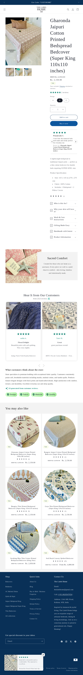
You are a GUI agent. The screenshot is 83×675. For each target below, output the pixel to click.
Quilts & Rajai (10, 596)
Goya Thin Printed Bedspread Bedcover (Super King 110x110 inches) (60, 507)
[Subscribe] (41, 641)
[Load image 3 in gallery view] (28, 72)
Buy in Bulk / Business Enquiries (37, 593)
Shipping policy (73, 668)
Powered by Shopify (28, 668)
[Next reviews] (75, 141)
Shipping (62, 86)
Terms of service (61, 668)
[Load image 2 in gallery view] (19, 72)
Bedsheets (8, 586)
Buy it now (64, 123)
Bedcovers (8, 582)
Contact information (72, 670)
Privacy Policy (35, 614)
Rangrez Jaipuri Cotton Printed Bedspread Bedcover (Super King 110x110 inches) (59, 453)
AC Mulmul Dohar (11, 591)
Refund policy (40, 668)
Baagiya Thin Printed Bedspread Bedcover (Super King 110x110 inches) (23, 507)
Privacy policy (50, 668)
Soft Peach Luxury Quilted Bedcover (59, 558)
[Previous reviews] (52, 141)
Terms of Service (35, 609)
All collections (10, 616)
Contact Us (33, 619)
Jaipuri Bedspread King (13, 601)
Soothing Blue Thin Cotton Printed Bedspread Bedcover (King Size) (23, 559)
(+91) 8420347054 (65, 594)
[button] (4, 9)
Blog (31, 586)
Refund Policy (34, 604)
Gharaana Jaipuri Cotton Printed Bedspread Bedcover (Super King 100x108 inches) (23, 454)
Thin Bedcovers (10, 611)
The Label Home (17, 668)
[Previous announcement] (4, 2)
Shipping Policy (35, 599)
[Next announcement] (78, 2)
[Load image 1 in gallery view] (10, 72)
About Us (33, 582)
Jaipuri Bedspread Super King (15, 606)
